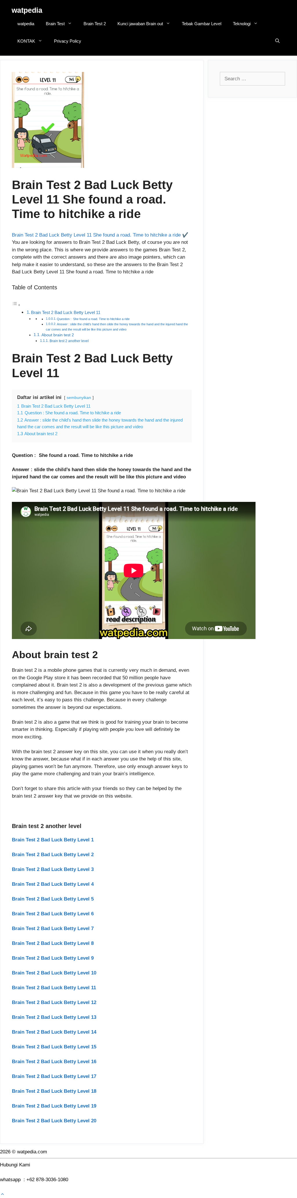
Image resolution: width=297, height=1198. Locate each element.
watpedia (27, 10)
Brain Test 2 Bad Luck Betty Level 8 (53, 943)
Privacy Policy (67, 41)
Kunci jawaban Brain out (140, 23)
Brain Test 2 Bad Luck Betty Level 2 (53, 854)
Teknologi (242, 23)
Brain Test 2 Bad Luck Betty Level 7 (53, 928)
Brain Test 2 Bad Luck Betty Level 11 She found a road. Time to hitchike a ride (96, 235)
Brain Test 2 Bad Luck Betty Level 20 (54, 1120)
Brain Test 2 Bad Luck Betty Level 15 (54, 1047)
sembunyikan (79, 397)
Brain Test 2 (95, 23)
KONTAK (26, 41)
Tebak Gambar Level (201, 23)
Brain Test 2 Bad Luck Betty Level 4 (53, 884)
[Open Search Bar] (277, 41)
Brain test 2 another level (69, 341)
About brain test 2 (57, 335)
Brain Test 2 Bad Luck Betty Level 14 (54, 1032)
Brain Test (55, 23)
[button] (2, 1194)
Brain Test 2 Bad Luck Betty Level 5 (53, 899)
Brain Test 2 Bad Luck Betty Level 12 (54, 1002)
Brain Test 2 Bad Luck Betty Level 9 (53, 958)
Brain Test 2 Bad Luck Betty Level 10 (54, 973)
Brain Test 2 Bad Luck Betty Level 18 (54, 1091)
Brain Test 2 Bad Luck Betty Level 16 (54, 1061)
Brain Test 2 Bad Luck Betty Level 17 (54, 1076)
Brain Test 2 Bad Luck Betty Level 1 (53, 840)
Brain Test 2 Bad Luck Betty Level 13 (54, 1017)
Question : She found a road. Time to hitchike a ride (93, 319)
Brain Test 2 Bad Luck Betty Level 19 (54, 1106)
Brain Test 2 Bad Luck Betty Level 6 (53, 913)
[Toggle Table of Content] (16, 305)
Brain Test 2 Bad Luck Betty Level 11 (65, 312)
